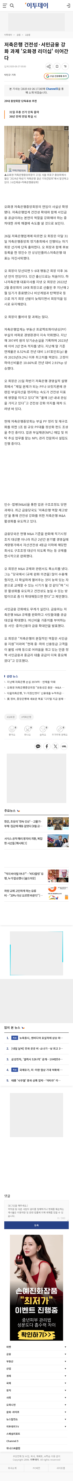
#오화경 (11, 717)
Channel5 (52, 89)
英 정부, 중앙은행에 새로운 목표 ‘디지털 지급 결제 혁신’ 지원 (36, 699)
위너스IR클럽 (13, 1448)
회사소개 (12, 1468)
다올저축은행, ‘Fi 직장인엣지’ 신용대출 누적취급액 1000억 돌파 (36, 693)
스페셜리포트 (13, 1433)
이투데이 (8, 34)
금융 (19, 34)
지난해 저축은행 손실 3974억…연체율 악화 (31, 682)
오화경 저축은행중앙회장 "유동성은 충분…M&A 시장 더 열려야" (36, 687)
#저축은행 (26, 717)
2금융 (27, 34)
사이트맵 (61, 1468)
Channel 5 (12, 1441)
